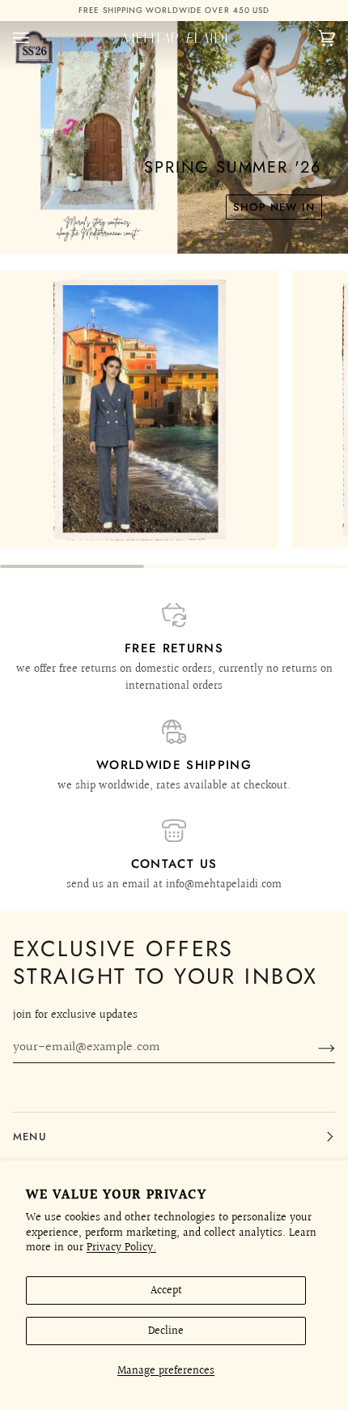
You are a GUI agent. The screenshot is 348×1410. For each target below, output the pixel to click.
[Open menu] (37, 25)
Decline (166, 1331)
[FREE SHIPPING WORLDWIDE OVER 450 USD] (174, 4)
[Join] (313, 1048)
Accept (166, 1290)
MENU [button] (30, 1136)
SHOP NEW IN (274, 193)
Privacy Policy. (121, 1247)
